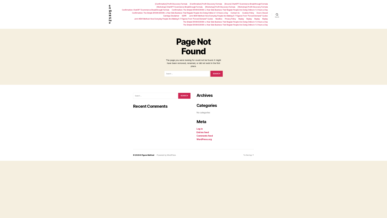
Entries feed (203, 132)
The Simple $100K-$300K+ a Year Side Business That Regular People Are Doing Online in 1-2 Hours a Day (225, 22)
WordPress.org (204, 139)
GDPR (184, 16)
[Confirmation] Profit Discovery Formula (171, 4)
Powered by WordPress (166, 155)
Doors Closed (262, 13)
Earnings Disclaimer (171, 16)
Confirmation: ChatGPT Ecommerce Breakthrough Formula (145, 10)
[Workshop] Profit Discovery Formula (220, 7)
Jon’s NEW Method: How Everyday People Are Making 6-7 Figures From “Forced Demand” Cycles (228, 16)
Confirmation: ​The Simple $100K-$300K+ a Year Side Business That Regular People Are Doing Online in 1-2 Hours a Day (220, 10)
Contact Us (235, 13)
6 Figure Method (110, 14)
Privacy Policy (230, 19)
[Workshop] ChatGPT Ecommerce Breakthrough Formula (180, 7)
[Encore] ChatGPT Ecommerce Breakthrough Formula (246, 4)
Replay (241, 19)
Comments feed (205, 136)
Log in (200, 129)
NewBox (218, 19)
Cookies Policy (248, 13)
